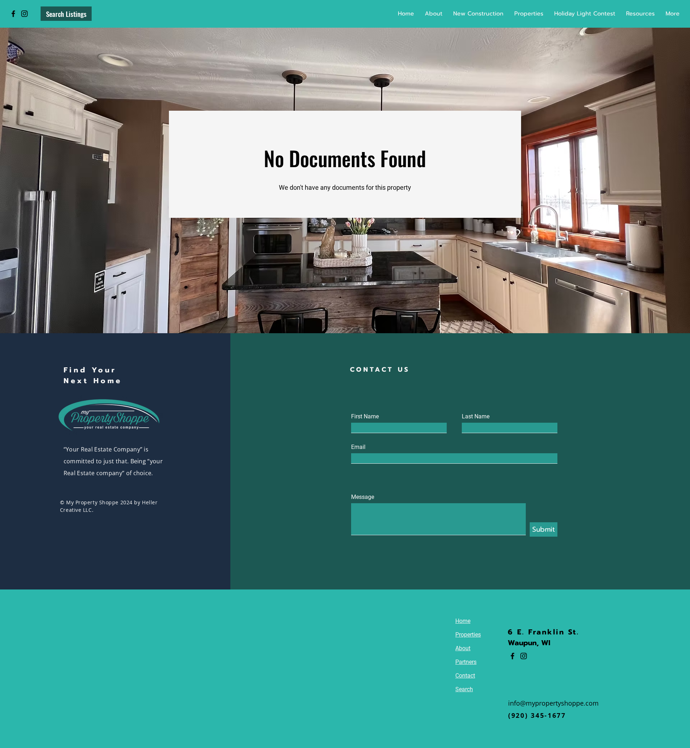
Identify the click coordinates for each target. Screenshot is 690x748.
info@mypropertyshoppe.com (553, 703)
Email (358, 447)
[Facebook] (13, 13)
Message (362, 497)
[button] (529, 14)
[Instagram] (24, 13)
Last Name (475, 416)
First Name (365, 416)
